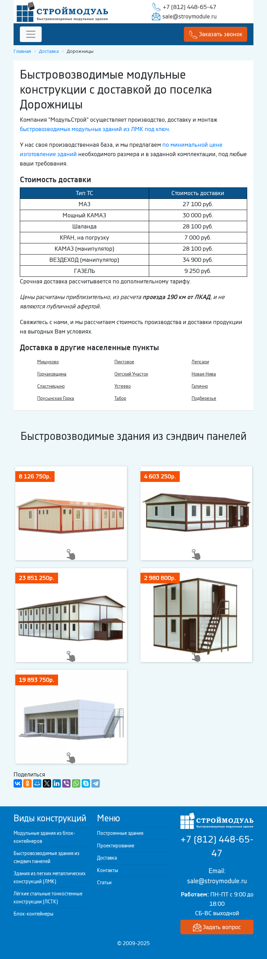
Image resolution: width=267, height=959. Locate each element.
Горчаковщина (51, 374)
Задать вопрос (221, 927)
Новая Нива (204, 374)
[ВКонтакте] (18, 783)
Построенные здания (120, 833)
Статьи (104, 882)
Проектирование (115, 846)
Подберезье (204, 398)
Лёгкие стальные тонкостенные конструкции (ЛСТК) (48, 897)
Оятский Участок (131, 374)
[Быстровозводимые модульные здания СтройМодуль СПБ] (62, 11)
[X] (47, 783)
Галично (200, 386)
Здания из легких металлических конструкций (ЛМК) (50, 877)
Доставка (107, 858)
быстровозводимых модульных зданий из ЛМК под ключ (94, 129)
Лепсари (200, 362)
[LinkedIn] (56, 783)
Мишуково (48, 362)
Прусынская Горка (55, 398)
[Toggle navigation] (31, 34)
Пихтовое (124, 362)
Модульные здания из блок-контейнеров (44, 837)
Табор (120, 398)
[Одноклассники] (27, 783)
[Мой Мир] (37, 783)
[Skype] (86, 783)
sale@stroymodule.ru (189, 16)
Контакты (107, 870)
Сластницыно (51, 386)
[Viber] (66, 783)
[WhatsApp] (76, 783)
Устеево (122, 386)
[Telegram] (95, 783)
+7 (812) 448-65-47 (189, 7)
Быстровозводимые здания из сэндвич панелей (46, 857)
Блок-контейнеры (34, 914)
